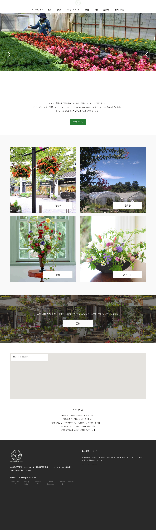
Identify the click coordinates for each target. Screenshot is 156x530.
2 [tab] (77, 91)
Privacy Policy (26, 483)
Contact (70, 481)
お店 (49, 10)
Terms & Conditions (50, 483)
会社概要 (106, 10)
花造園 (58, 10)
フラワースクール (73, 10)
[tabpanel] (78, 54)
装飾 (96, 10)
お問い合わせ (119, 10)
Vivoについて (36, 10)
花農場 (87, 10)
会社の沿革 (38, 483)
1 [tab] (72, 91)
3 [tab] (83, 91)
